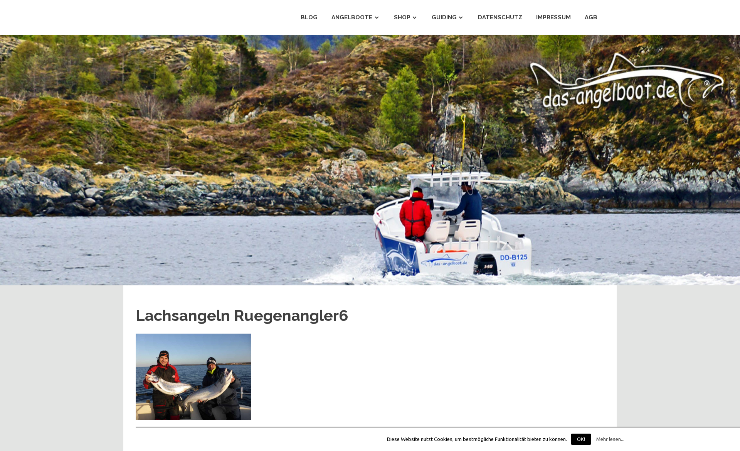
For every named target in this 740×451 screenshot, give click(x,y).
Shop (402, 17)
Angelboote (351, 17)
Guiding (444, 17)
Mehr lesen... (610, 439)
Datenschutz (500, 17)
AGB (591, 17)
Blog (309, 17)
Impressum (553, 17)
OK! (581, 439)
